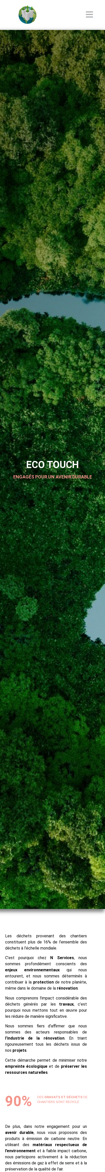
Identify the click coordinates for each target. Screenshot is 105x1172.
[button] (89, 15)
